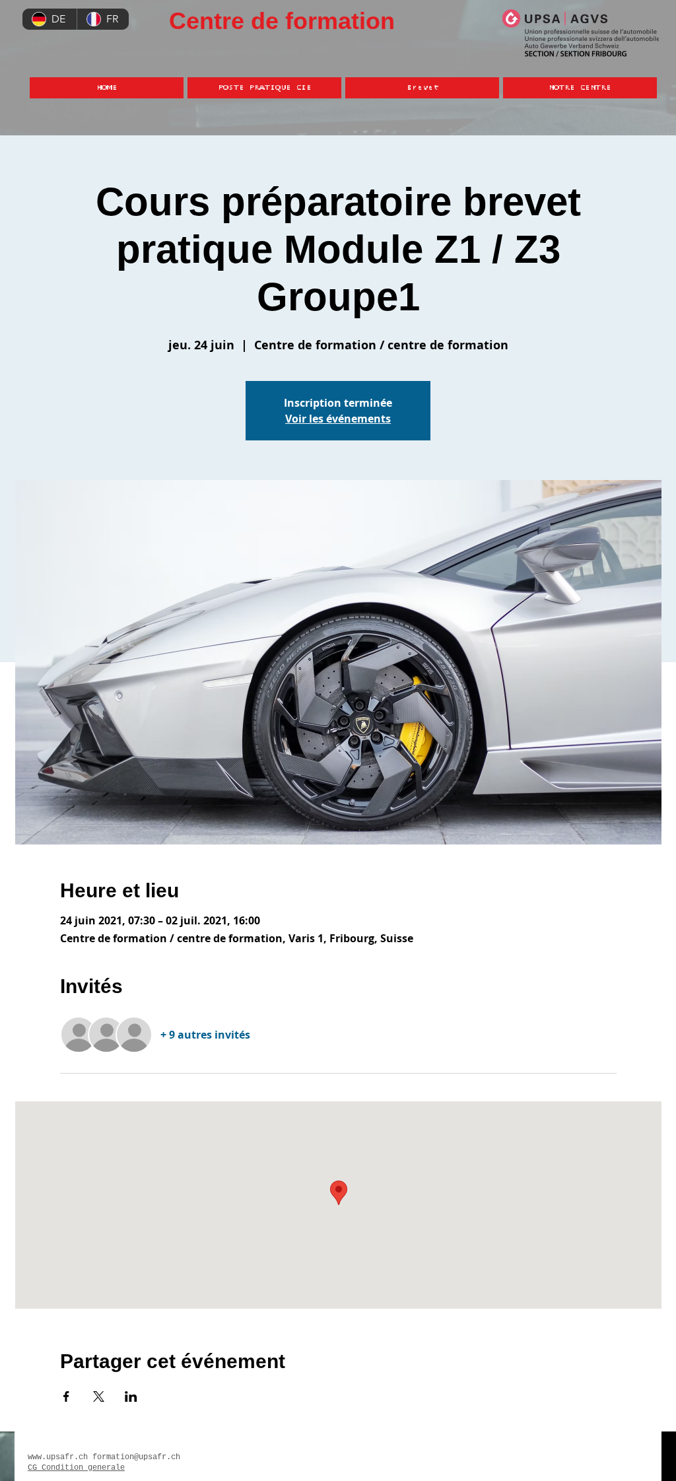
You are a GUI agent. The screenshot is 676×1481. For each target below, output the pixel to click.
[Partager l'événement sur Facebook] (66, 1396)
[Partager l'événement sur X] (98, 1396)
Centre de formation (282, 20)
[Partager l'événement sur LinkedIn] (131, 1396)
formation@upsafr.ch (136, 1457)
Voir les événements (338, 418)
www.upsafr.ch (58, 1457)
